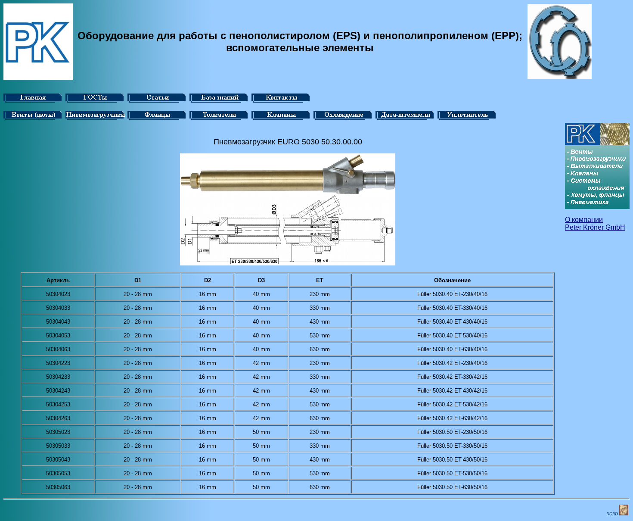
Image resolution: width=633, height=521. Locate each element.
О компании (584, 219)
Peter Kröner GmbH (595, 227)
